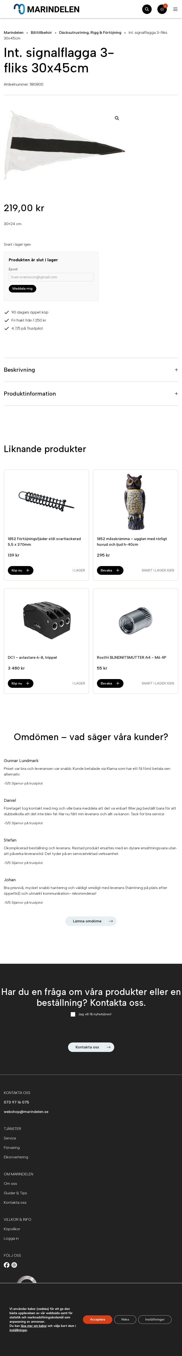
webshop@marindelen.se (26, 1111)
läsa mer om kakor (34, 1326)
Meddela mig (22, 289)
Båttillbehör (41, 32)
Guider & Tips (15, 1193)
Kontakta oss (87, 1047)
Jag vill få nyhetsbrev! (94, 1014)
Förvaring (12, 1147)
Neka (125, 1319)
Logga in (11, 1238)
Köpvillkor (12, 1229)
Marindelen (13, 32)
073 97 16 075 (16, 1102)
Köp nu (17, 570)
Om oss (10, 1183)
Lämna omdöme (87, 921)
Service (10, 1138)
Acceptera (97, 1319)
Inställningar (154, 1319)
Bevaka (106, 570)
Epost (13, 269)
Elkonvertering (16, 1157)
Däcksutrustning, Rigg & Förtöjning (90, 32)
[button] (117, 118)
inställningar (18, 1330)
